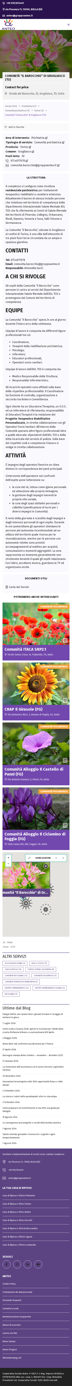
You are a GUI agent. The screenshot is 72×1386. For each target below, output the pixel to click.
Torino (24, 147)
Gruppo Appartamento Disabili (50, 988)
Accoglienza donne (15, 963)
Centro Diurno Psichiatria (41, 969)
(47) (29, 106)
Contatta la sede (11, 1308)
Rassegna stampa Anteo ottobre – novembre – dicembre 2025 (33, 1055)
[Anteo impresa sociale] (8, 24)
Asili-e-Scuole (39, 963)
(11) (17, 110)
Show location (43, 858)
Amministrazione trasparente (17, 1316)
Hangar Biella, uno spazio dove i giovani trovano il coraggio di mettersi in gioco (33, 1016)
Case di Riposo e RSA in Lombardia (19, 1245)
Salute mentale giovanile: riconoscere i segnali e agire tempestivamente (29, 1136)
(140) (11, 106)
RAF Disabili (11, 994)
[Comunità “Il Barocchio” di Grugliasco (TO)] (36, 48)
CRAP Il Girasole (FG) (23, 709)
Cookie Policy (9, 1283)
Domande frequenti (12, 1300)
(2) (39, 110)
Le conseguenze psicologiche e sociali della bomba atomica (32, 1122)
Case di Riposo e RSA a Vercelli (17, 1220)
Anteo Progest (10, 1349)
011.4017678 (18, 160)
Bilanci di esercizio (12, 1325)
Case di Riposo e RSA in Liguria (17, 1236)
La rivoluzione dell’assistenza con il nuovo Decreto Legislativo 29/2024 (33, 1068)
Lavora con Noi (10, 1333)
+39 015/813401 (15, 3)
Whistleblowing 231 (12, 1358)
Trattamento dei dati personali (17, 1292)
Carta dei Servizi (18, 587)
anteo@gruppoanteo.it (19, 15)
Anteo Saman (9, 1341)
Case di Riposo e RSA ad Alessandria (20, 1228)
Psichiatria (38, 137)
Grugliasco (25, 151)
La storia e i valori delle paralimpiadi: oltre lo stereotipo (30, 1096)
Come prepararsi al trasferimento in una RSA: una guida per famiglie (31, 1110)
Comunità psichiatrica (48, 142)
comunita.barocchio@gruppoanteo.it (34, 165)
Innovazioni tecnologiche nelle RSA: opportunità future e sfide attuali (33, 1083)
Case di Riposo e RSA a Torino (17, 1204)
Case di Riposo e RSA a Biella (17, 1212)
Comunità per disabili (16, 976)
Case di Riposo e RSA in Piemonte (19, 1195)
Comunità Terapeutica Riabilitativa (21, 982)
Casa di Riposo (13, 969)
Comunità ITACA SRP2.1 (25, 649)
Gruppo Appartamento (16, 988)
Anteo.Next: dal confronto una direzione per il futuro (28, 1043)
